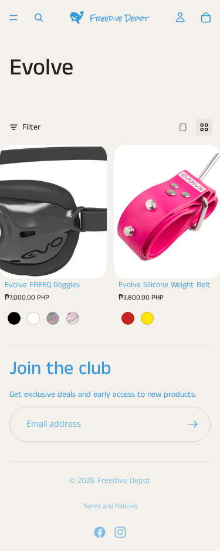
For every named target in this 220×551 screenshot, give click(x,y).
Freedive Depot (124, 481)
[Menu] (13, 17)
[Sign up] (193, 424)
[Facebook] (100, 532)
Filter (31, 127)
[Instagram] (120, 532)
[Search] (39, 17)
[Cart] (206, 17)
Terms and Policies (110, 506)
